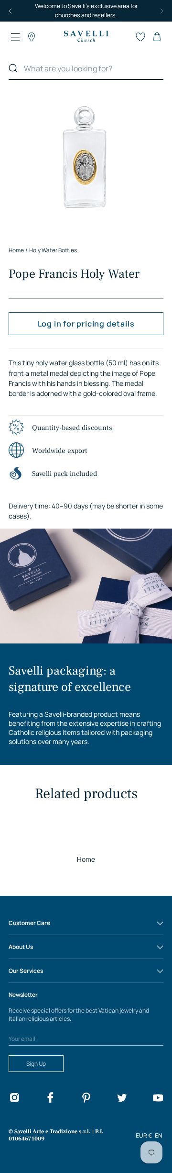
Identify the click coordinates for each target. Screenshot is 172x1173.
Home (86, 859)
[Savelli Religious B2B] (86, 36)
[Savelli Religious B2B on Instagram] (14, 1099)
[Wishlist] (140, 37)
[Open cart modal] (156, 37)
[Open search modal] (124, 37)
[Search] (13, 68)
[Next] (161, 11)
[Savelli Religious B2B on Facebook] (50, 1099)
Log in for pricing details (86, 323)
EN (158, 1135)
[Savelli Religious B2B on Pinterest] (86, 1099)
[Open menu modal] (15, 37)
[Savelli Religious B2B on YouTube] (157, 1099)
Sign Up (36, 1064)
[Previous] (10, 11)
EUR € (144, 1135)
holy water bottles (53, 250)
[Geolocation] (31, 37)
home (16, 250)
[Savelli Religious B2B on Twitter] (122, 1099)
